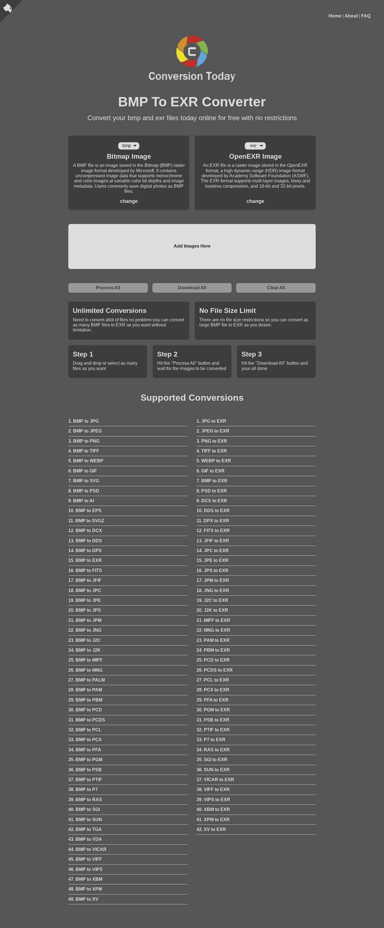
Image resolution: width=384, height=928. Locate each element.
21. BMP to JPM (84, 620)
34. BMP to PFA (84, 749)
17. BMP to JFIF (84, 580)
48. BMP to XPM (85, 889)
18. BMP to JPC (84, 590)
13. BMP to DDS (85, 540)
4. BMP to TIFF (83, 451)
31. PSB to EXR (212, 720)
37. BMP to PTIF (85, 779)
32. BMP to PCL (84, 729)
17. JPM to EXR (212, 580)
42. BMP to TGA (85, 829)
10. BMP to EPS (84, 510)
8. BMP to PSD (83, 490)
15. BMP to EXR (85, 560)
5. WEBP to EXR (213, 460)
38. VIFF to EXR (213, 789)
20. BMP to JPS (84, 610)
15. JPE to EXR (212, 560)
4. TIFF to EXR (211, 451)
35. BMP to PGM (85, 759)
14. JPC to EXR (212, 550)
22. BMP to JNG (84, 630)
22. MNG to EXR (213, 630)
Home (335, 16)
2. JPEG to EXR (212, 431)
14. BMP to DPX (85, 550)
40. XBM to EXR (213, 809)
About (351, 16)
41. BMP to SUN (85, 819)
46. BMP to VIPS (85, 869)
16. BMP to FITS (85, 570)
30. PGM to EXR (213, 709)
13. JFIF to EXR (212, 540)
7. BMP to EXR (211, 480)
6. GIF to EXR (210, 471)
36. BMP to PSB (85, 769)
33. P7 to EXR (210, 739)
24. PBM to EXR (213, 650)
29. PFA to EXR (212, 700)
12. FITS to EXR (213, 530)
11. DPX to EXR (212, 520)
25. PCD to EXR (213, 660)
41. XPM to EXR (213, 819)
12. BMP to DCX (85, 530)
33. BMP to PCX (85, 739)
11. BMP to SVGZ (86, 520)
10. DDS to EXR (213, 510)
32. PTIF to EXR (213, 729)
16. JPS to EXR (212, 570)
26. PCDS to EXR (214, 670)
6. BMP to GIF (82, 471)
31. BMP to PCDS (86, 720)
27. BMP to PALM (86, 680)
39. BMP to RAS (85, 799)
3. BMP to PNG (84, 441)
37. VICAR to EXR (215, 779)
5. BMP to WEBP (85, 460)
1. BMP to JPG (83, 421)
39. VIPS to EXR (213, 799)
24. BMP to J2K (84, 650)
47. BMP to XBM (85, 879)
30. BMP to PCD (85, 709)
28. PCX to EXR (212, 689)
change (129, 201)
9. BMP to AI (81, 500)
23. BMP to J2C (84, 640)
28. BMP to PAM (85, 689)
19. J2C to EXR (212, 600)
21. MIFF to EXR (213, 620)
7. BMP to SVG (83, 480)
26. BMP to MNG (85, 670)
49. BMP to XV (83, 899)
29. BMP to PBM (85, 700)
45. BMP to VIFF (85, 859)
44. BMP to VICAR (87, 849)
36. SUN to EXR (213, 769)
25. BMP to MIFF (85, 660)
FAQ (366, 16)
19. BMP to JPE (84, 600)
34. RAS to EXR (213, 749)
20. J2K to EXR (212, 610)
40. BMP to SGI (84, 809)
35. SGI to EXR (211, 759)
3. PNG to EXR (211, 441)
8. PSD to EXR (211, 490)
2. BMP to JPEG (85, 431)
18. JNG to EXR (212, 590)
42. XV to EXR (211, 829)
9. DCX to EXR (211, 500)
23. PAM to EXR (213, 640)
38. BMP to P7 (83, 789)
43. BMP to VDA (85, 839)
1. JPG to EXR (211, 421)
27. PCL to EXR (212, 680)
